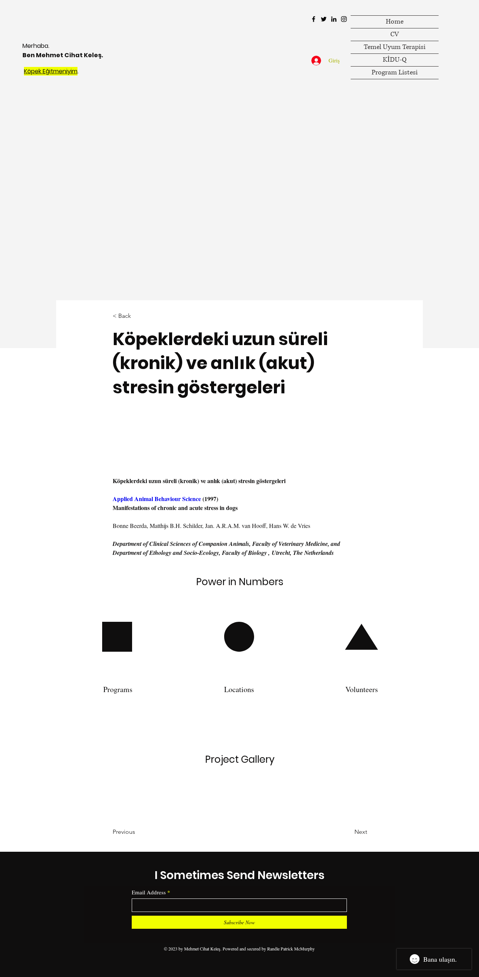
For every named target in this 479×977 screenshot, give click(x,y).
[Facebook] (313, 19)
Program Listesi (395, 72)
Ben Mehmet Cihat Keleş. (62, 55)
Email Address (149, 892)
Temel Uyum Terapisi (394, 47)
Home (394, 21)
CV (394, 34)
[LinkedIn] (334, 19)
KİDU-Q (394, 59)
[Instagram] (344, 19)
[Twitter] (323, 19)
